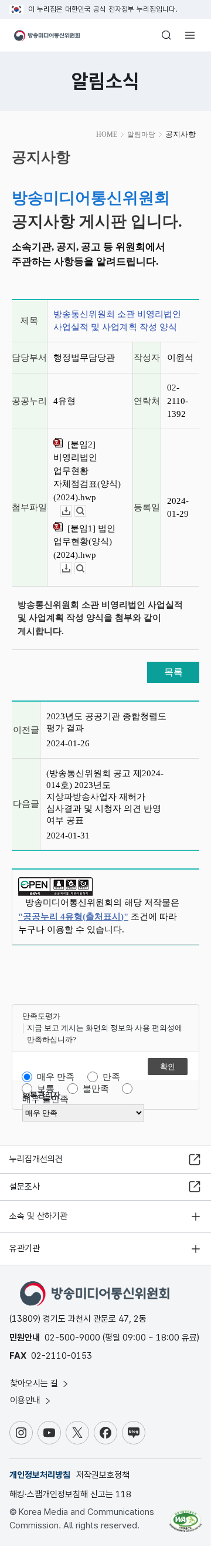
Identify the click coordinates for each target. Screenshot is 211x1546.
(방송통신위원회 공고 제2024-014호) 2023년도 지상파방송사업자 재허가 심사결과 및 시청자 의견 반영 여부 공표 (105, 797)
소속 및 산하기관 (38, 1216)
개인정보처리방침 (39, 1475)
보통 (46, 1088)
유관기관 (24, 1248)
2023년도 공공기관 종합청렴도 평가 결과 (106, 722)
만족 (111, 1077)
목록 (173, 672)
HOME (106, 134)
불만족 (96, 1088)
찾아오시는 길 (35, 1383)
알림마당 (141, 134)
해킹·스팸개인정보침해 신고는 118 (70, 1494)
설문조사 (24, 1186)
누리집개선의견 (36, 1159)
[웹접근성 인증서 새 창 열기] (185, 1516)
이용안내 (26, 1400)
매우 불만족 (45, 1099)
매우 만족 (55, 1077)
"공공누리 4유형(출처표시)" (73, 916)
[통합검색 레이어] (166, 35)
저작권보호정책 (103, 1475)
